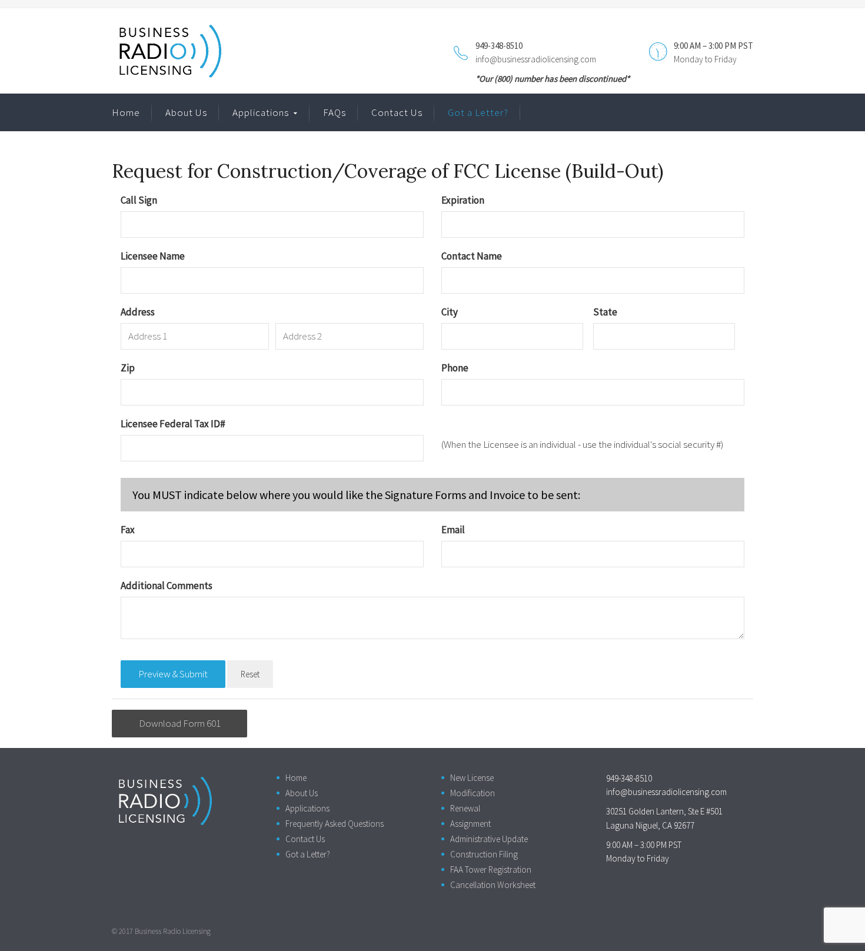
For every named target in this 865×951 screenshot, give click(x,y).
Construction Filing (484, 854)
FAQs (334, 112)
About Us (186, 112)
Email (453, 529)
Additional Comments (166, 585)
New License (472, 777)
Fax (128, 529)
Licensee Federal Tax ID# (173, 423)
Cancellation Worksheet (492, 884)
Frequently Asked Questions (334, 823)
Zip (128, 367)
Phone (454, 367)
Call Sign (139, 200)
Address (138, 311)
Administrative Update (489, 838)
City (449, 311)
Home (126, 112)
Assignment (470, 823)
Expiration (462, 200)
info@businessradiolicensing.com (535, 59)
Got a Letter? (478, 112)
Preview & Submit (173, 673)
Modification (472, 793)
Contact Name (471, 256)
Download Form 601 (180, 723)
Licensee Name (153, 256)
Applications (260, 112)
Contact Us (396, 112)
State (605, 311)
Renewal (465, 808)
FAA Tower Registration (490, 869)
